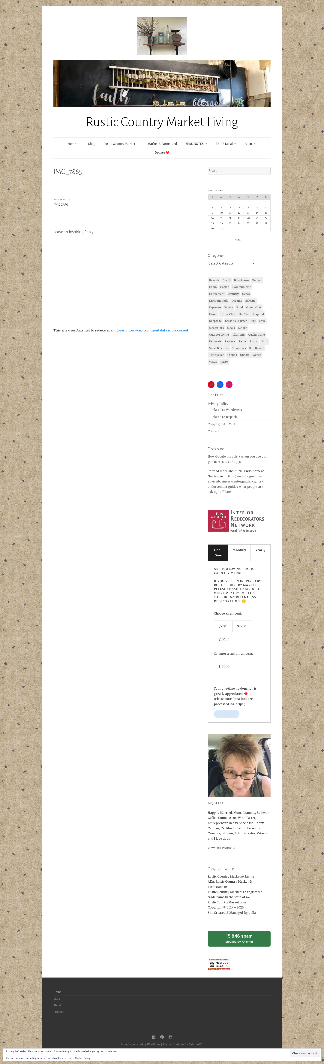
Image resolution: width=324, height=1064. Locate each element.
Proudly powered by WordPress (140, 1044)
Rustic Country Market (119, 144)
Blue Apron (241, 280)
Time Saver (216, 355)
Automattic (195, 1044)
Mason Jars (216, 328)
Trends (232, 355)
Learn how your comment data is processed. (153, 330)
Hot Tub (244, 314)
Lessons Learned (236, 321)
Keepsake (215, 321)
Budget (257, 280)
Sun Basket (256, 348)
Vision (213, 361)
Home (72, 144)
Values (257, 355)
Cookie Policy (82, 1058)
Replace (230, 341)
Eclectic (250, 300)
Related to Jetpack (224, 417)
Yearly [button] (260, 550)
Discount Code (218, 300)
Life (253, 321)
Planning (238, 334)
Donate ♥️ (162, 152)
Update (244, 355)
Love (262, 321)
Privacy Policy (218, 404)
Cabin (213, 287)
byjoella (216, 803)
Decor (246, 294)
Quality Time (256, 334)
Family (228, 307)
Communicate (241, 287)
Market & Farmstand (162, 144)
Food (239, 307)
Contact (213, 431)
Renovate (215, 341)
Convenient (216, 294)
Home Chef (227, 314)
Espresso (215, 307)
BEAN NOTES (194, 144)
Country (233, 294)
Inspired (258, 314)
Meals (231, 328)
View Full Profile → (221, 848)
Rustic (254, 341)
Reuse (242, 341)
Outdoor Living (219, 334)
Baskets (214, 280)
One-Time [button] (218, 552)
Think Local (224, 144)
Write (224, 361)
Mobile (242, 328)
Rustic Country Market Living (162, 122)
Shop (91, 144)
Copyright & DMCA (222, 424)
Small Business (219, 348)
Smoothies (239, 348)
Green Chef (253, 307)
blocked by (243, 940)
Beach (227, 280)
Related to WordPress (226, 410)
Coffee (224, 287)
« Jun (238, 239)
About (249, 144)
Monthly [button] (239, 550)
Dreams (237, 300)
